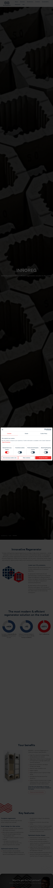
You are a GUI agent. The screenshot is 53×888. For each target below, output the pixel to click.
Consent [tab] (9, 433)
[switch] (20, 452)
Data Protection (6, 442)
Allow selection (26, 457)
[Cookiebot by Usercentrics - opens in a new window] (45, 429)
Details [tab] (26, 433)
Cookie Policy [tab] (43, 433)
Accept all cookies (43, 457)
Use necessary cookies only (9, 457)
